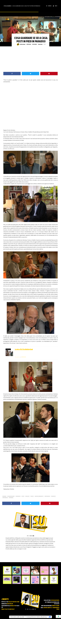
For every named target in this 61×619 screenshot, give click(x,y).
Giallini (27, 496)
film (23, 496)
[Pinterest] (35, 609)
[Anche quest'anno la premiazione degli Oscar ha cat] (35, 579)
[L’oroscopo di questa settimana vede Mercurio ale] (53, 579)
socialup (53, 496)
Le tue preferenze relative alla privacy (36, 617)
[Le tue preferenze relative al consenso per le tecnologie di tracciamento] (58, 616)
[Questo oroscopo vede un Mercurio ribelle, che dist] (7, 570)
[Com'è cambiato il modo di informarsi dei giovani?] (7, 579)
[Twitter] (27, 609)
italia (32, 496)
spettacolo (5, 497)
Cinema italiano (11, 496)
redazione (17, 357)
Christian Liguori (22, 44)
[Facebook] (25, 609)
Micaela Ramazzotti (39, 496)
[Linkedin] (31, 609)
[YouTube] (33, 609)
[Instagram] (29, 609)
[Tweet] (30, 73)
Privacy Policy (4, 609)
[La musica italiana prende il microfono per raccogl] (26, 570)
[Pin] (49, 73)
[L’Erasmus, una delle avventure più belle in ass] (44, 570)
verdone (11, 497)
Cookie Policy (12, 609)
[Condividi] (12, 73)
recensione (47, 496)
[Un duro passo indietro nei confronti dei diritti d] (16, 570)
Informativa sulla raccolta (17, 617)
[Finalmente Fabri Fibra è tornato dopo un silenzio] (16, 579)
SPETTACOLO (29, 44)
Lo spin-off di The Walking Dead (24, 349)
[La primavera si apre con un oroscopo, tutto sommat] (26, 579)
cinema (4, 496)
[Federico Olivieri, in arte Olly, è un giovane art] (35, 570)
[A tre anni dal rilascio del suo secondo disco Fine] (53, 570)
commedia (18, 496)
